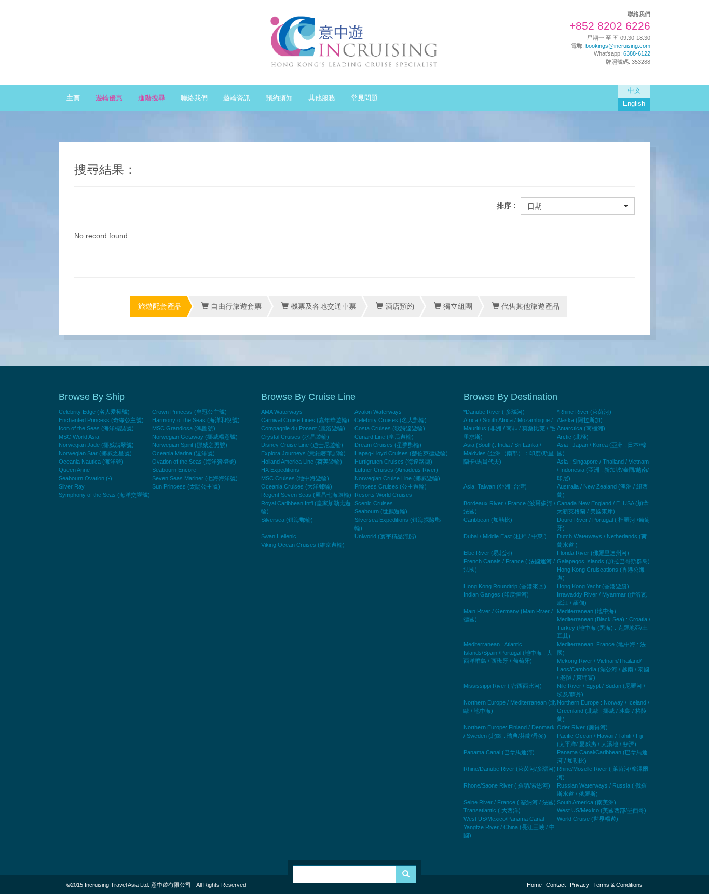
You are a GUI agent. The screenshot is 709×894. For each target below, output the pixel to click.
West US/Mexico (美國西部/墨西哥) (601, 810)
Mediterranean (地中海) (586, 611)
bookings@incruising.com (617, 46)
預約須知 (279, 98)
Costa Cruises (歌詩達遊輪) (389, 428)
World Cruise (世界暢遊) (587, 819)
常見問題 (364, 98)
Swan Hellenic (278, 536)
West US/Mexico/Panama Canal (503, 819)
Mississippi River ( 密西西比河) (502, 686)
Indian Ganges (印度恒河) (496, 594)
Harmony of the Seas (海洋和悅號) (196, 420)
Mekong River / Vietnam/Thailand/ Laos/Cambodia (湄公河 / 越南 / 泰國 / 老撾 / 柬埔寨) (603, 669)
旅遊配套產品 (160, 306)
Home (534, 885)
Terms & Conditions (618, 885)
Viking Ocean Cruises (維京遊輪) (303, 544)
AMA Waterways (282, 412)
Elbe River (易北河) (487, 553)
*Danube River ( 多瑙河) (494, 412)
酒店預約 (398, 306)
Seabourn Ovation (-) (85, 478)
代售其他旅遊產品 (529, 306)
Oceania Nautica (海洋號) (91, 461)
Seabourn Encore (174, 470)
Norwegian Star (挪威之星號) (95, 453)
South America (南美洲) (586, 802)
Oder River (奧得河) (582, 727)
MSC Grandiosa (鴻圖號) (183, 428)
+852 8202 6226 (609, 26)
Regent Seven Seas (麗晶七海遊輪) (306, 495)
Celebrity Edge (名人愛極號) (94, 412)
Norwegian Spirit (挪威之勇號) (189, 445)
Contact (556, 885)
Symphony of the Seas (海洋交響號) (104, 495)
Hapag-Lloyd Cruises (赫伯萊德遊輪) (401, 453)
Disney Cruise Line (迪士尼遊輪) (302, 445)
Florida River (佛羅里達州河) (593, 553)
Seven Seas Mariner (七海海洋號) (195, 478)
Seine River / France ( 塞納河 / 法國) (509, 802)
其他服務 (321, 98)
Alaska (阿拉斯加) (580, 420)
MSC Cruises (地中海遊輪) (295, 478)
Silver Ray (72, 486)
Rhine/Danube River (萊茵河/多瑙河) (509, 769)
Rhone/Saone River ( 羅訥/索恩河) (506, 785)
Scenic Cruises (373, 503)
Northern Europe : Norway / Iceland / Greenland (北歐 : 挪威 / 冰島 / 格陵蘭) (603, 710)
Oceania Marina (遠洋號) (183, 453)
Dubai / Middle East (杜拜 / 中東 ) (505, 536)
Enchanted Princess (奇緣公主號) (101, 420)
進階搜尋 (151, 98)
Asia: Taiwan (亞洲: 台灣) (495, 486)
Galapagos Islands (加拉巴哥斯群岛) (603, 561)
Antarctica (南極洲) (581, 428)
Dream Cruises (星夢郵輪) (387, 445)
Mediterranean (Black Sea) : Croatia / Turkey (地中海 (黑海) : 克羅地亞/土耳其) (603, 627)
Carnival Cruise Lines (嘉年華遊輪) (305, 420)
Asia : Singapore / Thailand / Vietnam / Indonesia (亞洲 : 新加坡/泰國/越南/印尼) (603, 469)
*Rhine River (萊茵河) (584, 412)
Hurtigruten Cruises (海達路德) (393, 461)
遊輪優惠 (109, 98)
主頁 (73, 98)
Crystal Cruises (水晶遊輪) (295, 437)
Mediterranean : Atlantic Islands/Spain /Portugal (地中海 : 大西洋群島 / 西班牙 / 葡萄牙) (507, 652)
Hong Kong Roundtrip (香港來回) (504, 586)
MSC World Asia (79, 437)
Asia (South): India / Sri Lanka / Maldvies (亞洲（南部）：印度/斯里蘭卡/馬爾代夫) (508, 453)
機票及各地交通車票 (322, 306)
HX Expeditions (280, 470)
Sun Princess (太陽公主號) (186, 486)
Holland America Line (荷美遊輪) (301, 461)
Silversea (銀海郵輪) (287, 520)
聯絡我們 (194, 98)
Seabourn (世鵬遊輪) (380, 511)
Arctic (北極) (573, 437)
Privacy (579, 885)
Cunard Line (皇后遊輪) (384, 437)
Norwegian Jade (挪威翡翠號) (96, 445)
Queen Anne (74, 470)
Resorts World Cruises (383, 495)
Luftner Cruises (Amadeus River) (396, 470)
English (634, 103)
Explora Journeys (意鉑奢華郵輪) (303, 453)
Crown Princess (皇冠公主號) (189, 412)
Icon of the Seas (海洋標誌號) (96, 428)
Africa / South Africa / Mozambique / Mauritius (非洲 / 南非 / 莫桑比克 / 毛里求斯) (509, 428)
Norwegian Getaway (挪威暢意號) (195, 437)
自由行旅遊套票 (235, 306)
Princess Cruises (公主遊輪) (390, 486)
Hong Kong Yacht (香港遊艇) (593, 586)
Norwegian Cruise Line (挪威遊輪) (397, 478)
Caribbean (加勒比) (487, 520)
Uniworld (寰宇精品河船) (385, 536)
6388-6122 (636, 53)
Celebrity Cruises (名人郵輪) (390, 420)
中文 (634, 90)
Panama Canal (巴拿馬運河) (499, 752)
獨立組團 (456, 306)
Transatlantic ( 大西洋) (492, 810)
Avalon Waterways (378, 412)
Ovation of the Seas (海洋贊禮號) (194, 461)
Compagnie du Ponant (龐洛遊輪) (303, 428)
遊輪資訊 (236, 98)
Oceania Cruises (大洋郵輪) (296, 486)
